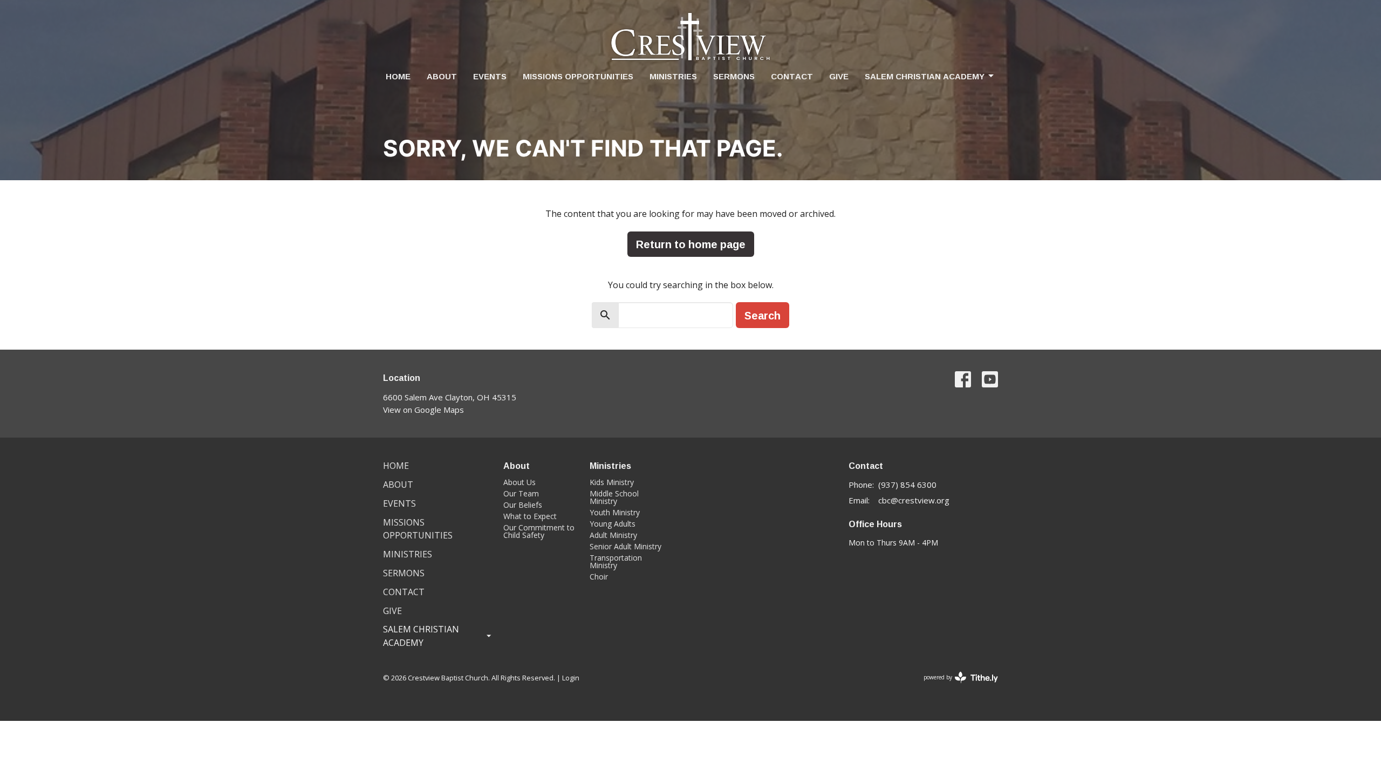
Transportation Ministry (616, 561)
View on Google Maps (423, 409)
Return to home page (691, 244)
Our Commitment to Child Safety (539, 531)
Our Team (521, 493)
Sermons (734, 76)
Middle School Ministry (614, 497)
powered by (955, 686)
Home (398, 76)
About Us (519, 482)
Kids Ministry (612, 482)
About (442, 76)
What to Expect (530, 516)
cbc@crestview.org (913, 500)
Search (762, 315)
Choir (599, 576)
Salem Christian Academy (925, 76)
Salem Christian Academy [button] (421, 636)
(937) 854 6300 (907, 484)
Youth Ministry (615, 512)
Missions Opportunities (578, 76)
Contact (792, 76)
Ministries (673, 76)
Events (490, 76)
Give (839, 76)
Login (570, 678)
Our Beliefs (522, 505)
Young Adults (612, 524)
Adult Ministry (613, 535)
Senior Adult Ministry (625, 546)
